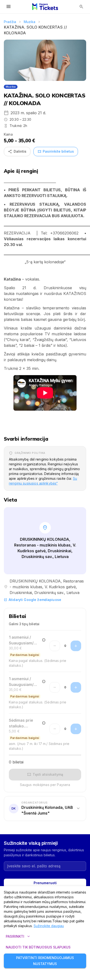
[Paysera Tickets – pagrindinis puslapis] (45, 6)
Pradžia (10, 22)
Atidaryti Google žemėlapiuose (32, 600)
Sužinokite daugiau (49, 926)
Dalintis (17, 151)
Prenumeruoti (45, 883)
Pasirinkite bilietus (55, 151)
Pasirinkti (18, 936)
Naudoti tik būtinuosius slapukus (38, 947)
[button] (45, 808)
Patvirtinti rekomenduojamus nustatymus (45, 961)
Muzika (29, 22)
